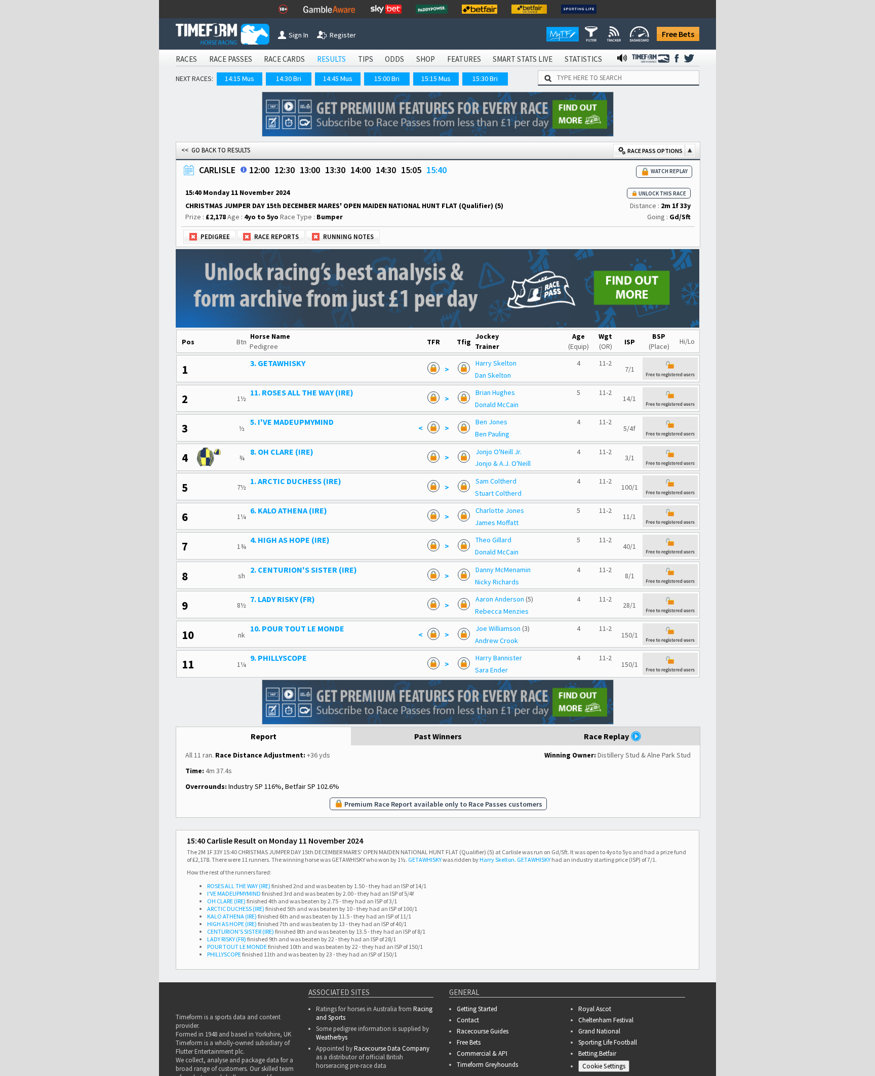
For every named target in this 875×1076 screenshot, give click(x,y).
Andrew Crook (496, 640)
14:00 (360, 170)
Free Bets (678, 34)
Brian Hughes (495, 392)
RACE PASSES (230, 59)
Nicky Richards (497, 581)
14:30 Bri (288, 78)
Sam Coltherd (495, 481)
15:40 (436, 170)
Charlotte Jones (499, 510)
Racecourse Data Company (391, 1048)
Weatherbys (331, 1037)
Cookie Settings (603, 1066)
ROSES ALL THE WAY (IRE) (238, 886)
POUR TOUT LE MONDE (237, 946)
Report (263, 736)
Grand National (599, 1031)
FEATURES (464, 59)
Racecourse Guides (482, 1031)
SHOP (425, 59)
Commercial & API (482, 1053)
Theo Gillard (493, 539)
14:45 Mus (337, 78)
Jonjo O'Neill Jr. (498, 451)
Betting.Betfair (597, 1053)
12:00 (259, 170)
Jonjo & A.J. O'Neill (503, 463)
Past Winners (438, 736)
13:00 (310, 170)
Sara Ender (491, 669)
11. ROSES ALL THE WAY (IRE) (301, 392)
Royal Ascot (594, 1009)
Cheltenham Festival (605, 1020)
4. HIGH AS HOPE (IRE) (290, 540)
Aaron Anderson (499, 599)
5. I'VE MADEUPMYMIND (292, 422)
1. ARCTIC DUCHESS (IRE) (295, 481)
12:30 (284, 170)
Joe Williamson (498, 628)
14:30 (386, 170)
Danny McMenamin (503, 569)
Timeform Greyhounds (487, 1064)
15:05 (411, 170)
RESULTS (331, 59)
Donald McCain (497, 404)
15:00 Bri (387, 78)
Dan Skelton (493, 375)
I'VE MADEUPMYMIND (234, 893)
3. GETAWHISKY (277, 363)
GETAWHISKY (425, 859)
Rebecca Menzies (502, 611)
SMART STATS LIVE (522, 59)
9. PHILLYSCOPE (278, 658)
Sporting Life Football (607, 1042)
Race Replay (607, 736)
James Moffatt (497, 522)
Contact (468, 1020)
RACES (186, 59)
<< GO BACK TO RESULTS (215, 150)
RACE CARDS (284, 59)
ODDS (394, 59)
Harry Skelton (495, 363)
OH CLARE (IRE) (226, 901)
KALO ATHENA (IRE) (232, 916)
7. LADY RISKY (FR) (282, 599)
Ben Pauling (492, 434)
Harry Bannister (498, 657)
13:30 (335, 170)
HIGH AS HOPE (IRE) (232, 924)
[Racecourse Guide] (244, 170)
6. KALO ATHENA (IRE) (288, 510)
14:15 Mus (239, 78)
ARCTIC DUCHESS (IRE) (235, 908)
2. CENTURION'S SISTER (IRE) (303, 570)
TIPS (365, 59)
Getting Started (477, 1009)
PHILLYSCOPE (224, 954)
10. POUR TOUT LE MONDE (297, 628)
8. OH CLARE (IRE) (281, 452)
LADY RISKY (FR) (226, 939)
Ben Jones (491, 421)
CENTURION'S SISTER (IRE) (240, 931)
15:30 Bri (485, 78)
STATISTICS (583, 59)
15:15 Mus (436, 78)
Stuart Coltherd (498, 493)
